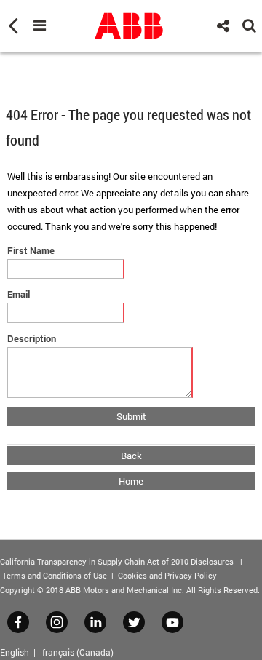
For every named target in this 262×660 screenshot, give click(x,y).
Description (31, 338)
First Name (31, 250)
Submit (131, 416)
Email (18, 294)
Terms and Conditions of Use (54, 575)
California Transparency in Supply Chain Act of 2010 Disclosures (117, 561)
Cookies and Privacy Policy (167, 575)
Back (131, 455)
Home (131, 481)
